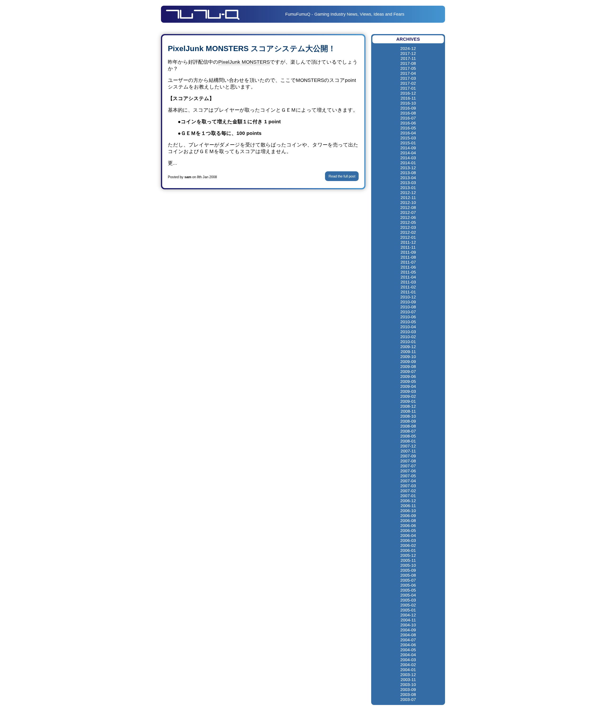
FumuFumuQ (297, 14)
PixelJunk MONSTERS (244, 62)
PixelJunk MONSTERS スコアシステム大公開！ (252, 48)
